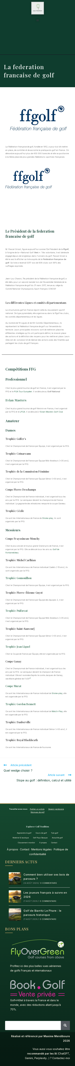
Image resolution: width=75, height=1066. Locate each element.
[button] (37, 20)
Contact (54, 843)
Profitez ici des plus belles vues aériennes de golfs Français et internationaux (35, 968)
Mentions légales (41, 849)
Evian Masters (15, 400)
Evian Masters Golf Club (51, 412)
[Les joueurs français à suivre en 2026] (15, 896)
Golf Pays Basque (40, 838)
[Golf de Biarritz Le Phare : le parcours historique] (15, 914)
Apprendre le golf (24, 833)
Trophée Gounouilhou (18, 578)
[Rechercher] (65, 1025)
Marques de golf (37, 812)
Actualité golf (57, 838)
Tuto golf (54, 833)
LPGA (22, 412)
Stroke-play (47, 518)
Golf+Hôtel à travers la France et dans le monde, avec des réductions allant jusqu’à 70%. (35, 1005)
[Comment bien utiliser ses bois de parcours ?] (15, 878)
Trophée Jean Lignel (17, 646)
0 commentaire (48, 883)
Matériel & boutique (21, 838)
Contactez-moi (61, 1058)
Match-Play (57, 711)
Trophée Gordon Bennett (20, 704)
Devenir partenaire (56, 809)
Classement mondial (26, 843)
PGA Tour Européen (23, 391)
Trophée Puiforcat (16, 610)
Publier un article (37, 809)
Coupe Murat (13, 686)
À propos (43, 843)
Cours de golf (41, 833)
